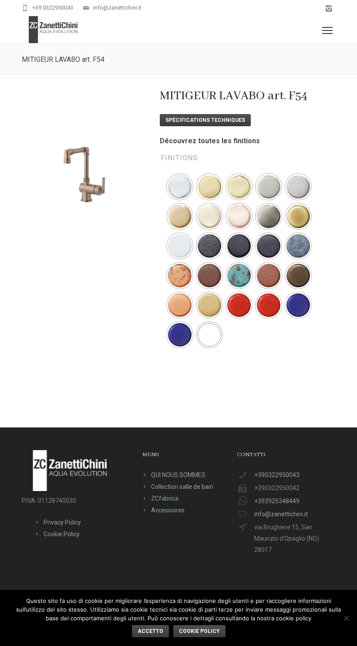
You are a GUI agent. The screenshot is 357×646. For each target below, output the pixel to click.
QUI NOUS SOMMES (178, 474)
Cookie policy (199, 631)
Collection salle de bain (182, 486)
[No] (346, 618)
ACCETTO (150, 631)
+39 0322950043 (52, 7)
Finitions (179, 158)
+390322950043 (277, 474)
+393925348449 (277, 501)
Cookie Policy (62, 534)
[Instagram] (329, 9)
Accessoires (168, 510)
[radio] (180, 187)
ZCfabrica (164, 498)
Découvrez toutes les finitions (210, 141)
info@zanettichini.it (117, 7)
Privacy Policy (62, 522)
